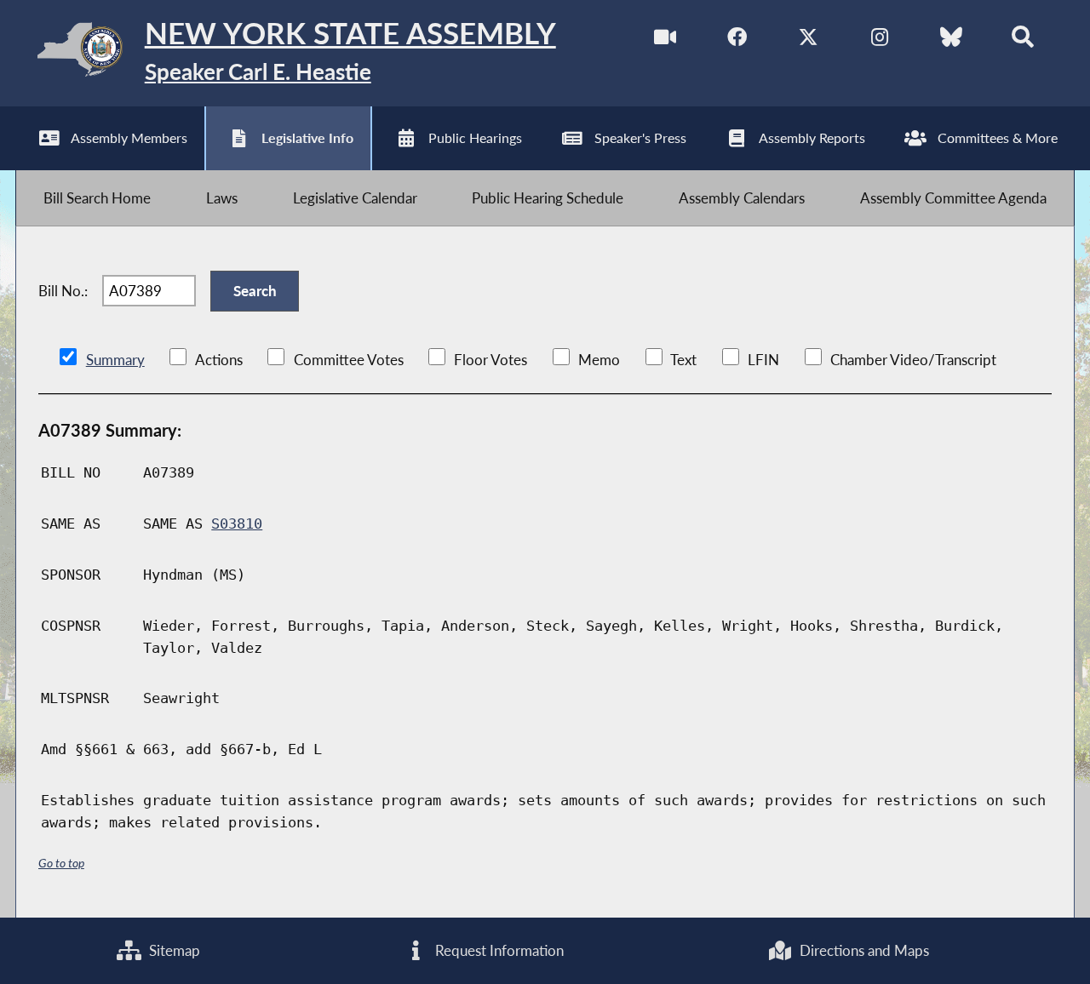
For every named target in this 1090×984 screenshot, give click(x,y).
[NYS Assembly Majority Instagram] (879, 41)
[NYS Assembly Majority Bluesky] (951, 41)
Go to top (61, 862)
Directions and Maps (862, 950)
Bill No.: (63, 291)
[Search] (1022, 41)
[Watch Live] (665, 41)
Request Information (498, 950)
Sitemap (173, 950)
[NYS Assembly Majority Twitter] (808, 41)
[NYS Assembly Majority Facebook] (737, 41)
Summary (115, 360)
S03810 (236, 523)
